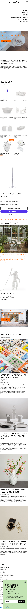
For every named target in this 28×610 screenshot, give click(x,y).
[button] (25, 2)
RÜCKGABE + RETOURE (5, 574)
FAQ (1, 590)
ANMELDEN (21, 601)
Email (1, 601)
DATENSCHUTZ (3, 569)
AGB (1, 577)
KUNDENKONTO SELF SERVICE (7, 575)
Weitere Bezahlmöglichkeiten (14, 214)
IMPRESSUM (3, 571)
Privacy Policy (7, 607)
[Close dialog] (25, 582)
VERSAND (2, 572)
